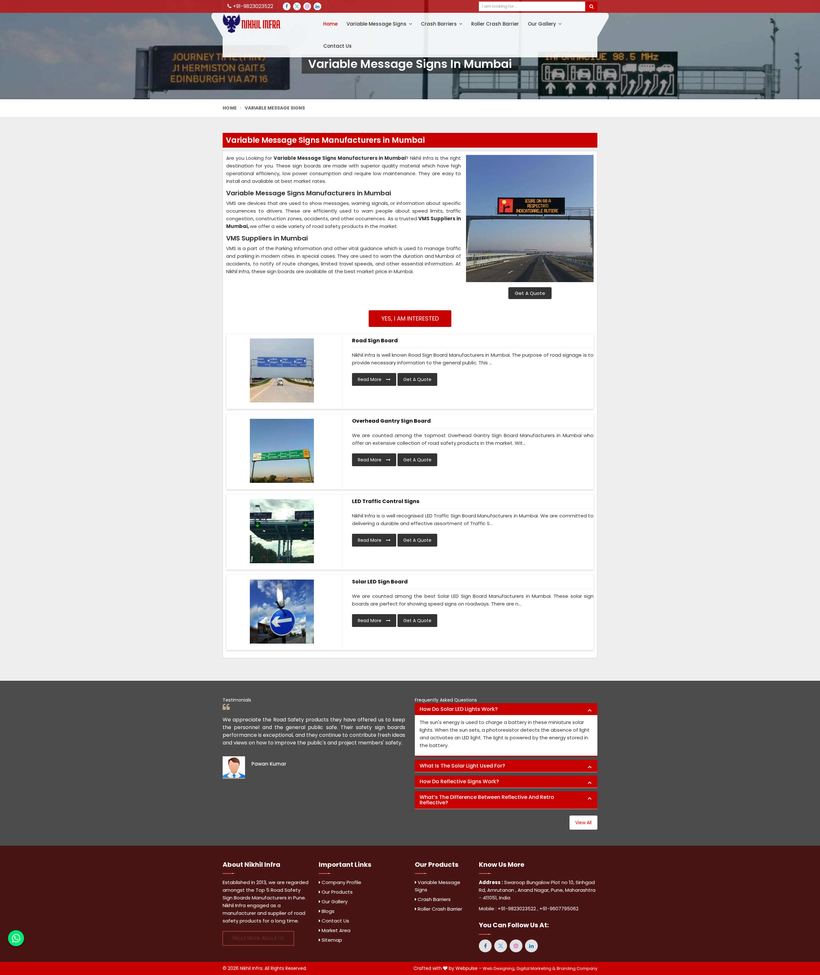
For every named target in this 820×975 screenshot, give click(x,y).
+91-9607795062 (558, 908)
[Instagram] (307, 6)
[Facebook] (287, 6)
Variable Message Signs (377, 23)
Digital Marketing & (536, 968)
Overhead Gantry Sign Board (391, 421)
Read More (370, 379)
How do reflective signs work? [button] (459, 781)
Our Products (336, 892)
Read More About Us (258, 938)
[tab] (506, 709)
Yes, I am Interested (410, 318)
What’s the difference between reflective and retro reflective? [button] (487, 800)
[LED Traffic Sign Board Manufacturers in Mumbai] (281, 531)
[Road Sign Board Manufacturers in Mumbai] (281, 370)
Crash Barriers (439, 23)
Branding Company (577, 968)
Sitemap (331, 940)
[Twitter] (297, 6)
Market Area (335, 930)
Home (330, 23)
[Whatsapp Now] (16, 938)
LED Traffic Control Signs (385, 501)
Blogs (327, 911)
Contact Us (337, 46)
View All (583, 822)
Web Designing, (499, 968)
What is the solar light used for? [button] (462, 765)
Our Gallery (542, 23)
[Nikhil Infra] (266, 24)
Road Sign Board (375, 340)
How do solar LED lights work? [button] (459, 709)
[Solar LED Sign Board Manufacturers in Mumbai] (281, 612)
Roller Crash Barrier (495, 23)
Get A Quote (530, 293)
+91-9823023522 (252, 6)
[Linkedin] (317, 6)
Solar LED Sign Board (380, 581)
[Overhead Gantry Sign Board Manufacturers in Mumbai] (281, 451)
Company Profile (340, 882)
